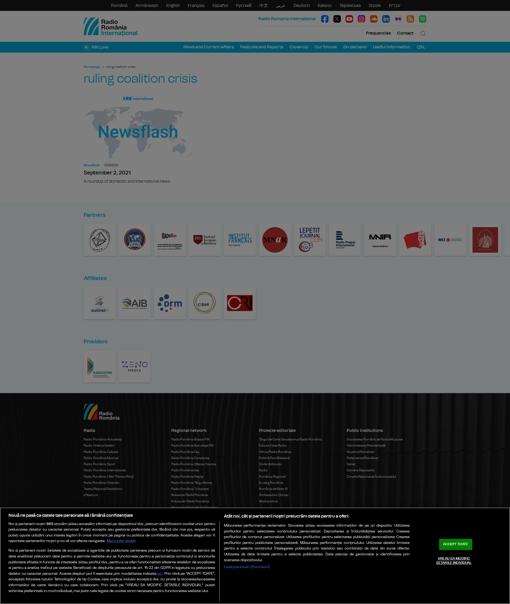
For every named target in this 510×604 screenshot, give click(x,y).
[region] (255, 555)
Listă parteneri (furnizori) (247, 567)
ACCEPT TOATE (455, 544)
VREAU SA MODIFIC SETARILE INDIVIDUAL (453, 561)
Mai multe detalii (121, 541)
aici (160, 574)
